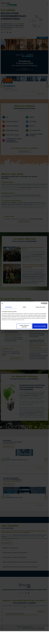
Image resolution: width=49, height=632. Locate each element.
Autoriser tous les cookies (40, 326)
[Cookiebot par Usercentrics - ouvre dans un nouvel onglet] (41, 303)
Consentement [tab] (8, 307)
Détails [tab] (24, 307)
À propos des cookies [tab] (40, 307)
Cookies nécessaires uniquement (24, 326)
